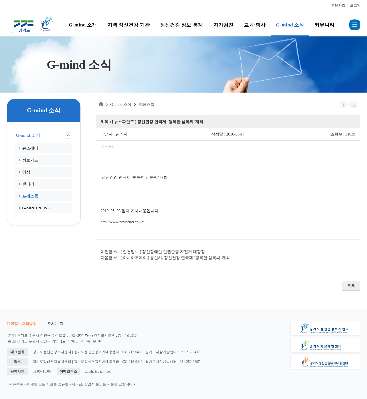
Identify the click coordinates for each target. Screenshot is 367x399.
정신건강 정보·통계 (181, 24)
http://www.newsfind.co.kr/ (122, 222)
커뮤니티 (325, 24)
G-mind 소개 (83, 24)
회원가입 (338, 5)
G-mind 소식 (290, 24)
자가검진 (223, 24)
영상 (26, 172)
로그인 (355, 5)
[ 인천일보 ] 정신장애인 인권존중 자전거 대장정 (163, 252)
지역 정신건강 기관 (128, 24)
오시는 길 (55, 323)
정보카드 (30, 160)
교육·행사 (255, 24)
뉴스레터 (30, 148)
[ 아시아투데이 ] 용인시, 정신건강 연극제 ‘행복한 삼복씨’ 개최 (175, 258)
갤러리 (28, 184)
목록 (351, 286)
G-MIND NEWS (36, 208)
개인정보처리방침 (22, 323)
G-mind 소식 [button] (28, 135)
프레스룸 (30, 196)
